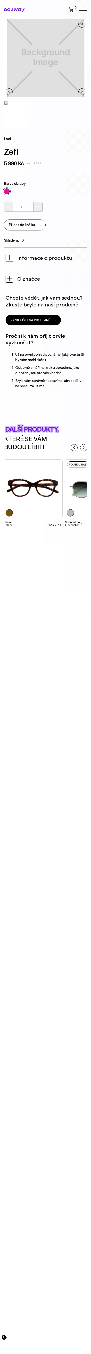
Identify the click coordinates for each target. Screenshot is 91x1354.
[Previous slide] (74, 447)
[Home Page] (14, 10)
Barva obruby (15, 184)
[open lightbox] (81, 24)
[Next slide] (83, 447)
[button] (73, 10)
